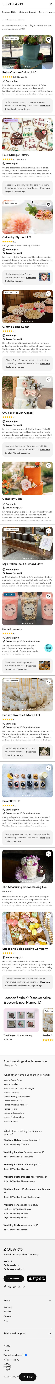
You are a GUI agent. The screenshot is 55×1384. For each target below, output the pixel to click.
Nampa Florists (10, 1109)
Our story (8, 1307)
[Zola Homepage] (15, 4)
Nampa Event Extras (13, 1080)
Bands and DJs (9, 12)
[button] (48, 39)
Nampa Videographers (14, 1113)
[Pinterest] (9, 1287)
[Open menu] (4, 4)
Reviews (7, 1311)
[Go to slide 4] (30, 232)
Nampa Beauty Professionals (17, 1096)
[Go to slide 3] (30, 67)
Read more (45, 106)
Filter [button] (30, 1377)
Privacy (7, 1346)
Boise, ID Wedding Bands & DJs (18, 1157)
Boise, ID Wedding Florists (16, 1230)
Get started (14, 1278)
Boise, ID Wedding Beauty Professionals (22, 1197)
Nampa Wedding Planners (15, 1105)
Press (6, 1321)
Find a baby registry (13, 1269)
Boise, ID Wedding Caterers (16, 1144)
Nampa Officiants (12, 1084)
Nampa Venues (10, 1121)
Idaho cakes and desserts (14, 20)
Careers (7, 1316)
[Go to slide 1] (25, 67)
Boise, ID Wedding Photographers (19, 1181)
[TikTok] (23, 1287)
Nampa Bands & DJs (13, 1100)
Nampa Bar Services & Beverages (19, 1088)
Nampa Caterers (11, 1092)
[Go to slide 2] (27, 67)
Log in (6, 1261)
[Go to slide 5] (32, 232)
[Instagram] (19, 1287)
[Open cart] (50, 4)
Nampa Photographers (14, 1117)
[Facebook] (5, 1287)
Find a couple (10, 1265)
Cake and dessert (27, 12)
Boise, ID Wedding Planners (16, 1169)
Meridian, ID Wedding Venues (17, 1209)
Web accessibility (11, 1360)
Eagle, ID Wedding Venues (16, 1217)
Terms (6, 1350)
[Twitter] (14, 1287)
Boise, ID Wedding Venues (16, 1213)
